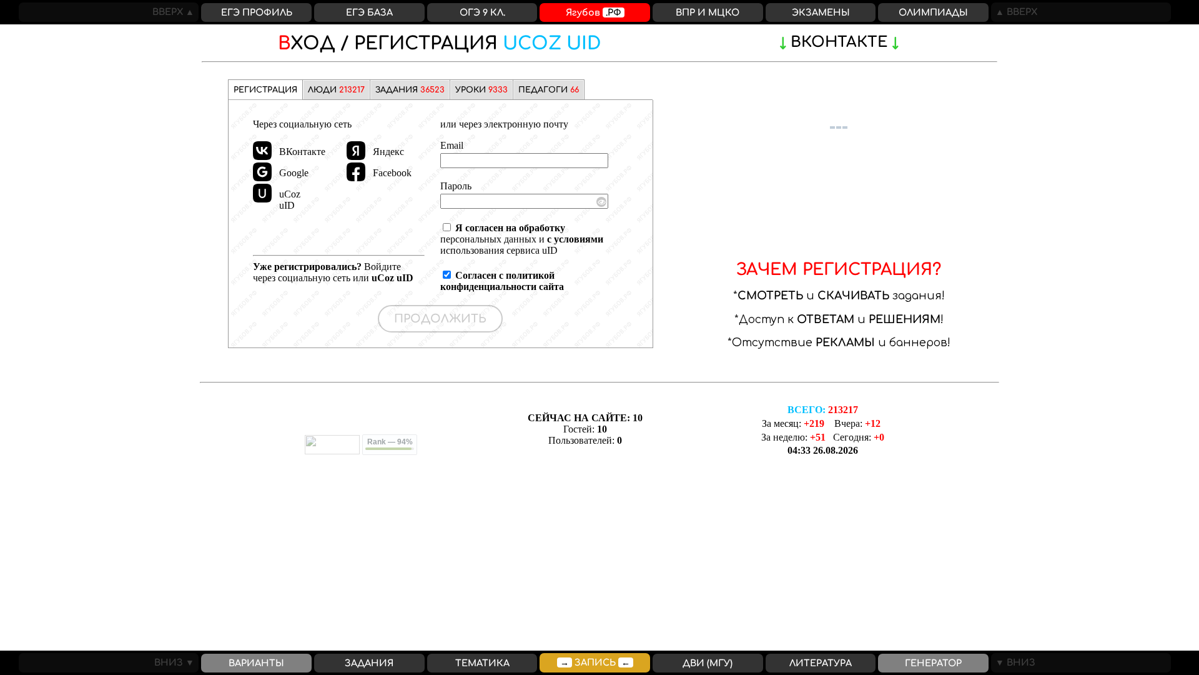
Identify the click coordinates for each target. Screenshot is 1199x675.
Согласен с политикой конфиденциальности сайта (502, 281)
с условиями (575, 239)
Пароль (455, 186)
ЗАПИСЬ (595, 663)
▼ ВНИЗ (1013, 663)
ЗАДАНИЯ (410, 90)
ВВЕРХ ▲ (175, 12)
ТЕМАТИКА (482, 663)
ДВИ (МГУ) (708, 663)
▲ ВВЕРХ (1014, 12)
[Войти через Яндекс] (356, 150)
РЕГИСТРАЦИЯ (439, 44)
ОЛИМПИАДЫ (933, 13)
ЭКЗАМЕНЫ (821, 13)
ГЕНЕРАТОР (933, 663)
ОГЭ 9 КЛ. (482, 13)
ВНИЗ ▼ (176, 663)
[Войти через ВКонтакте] (262, 150)
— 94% (390, 442)
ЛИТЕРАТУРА (820, 663)
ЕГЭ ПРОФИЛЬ (256, 13)
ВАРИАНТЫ (256, 663)
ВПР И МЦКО (707, 13)
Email (451, 145)
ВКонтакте (839, 42)
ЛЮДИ (336, 90)
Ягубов (593, 13)
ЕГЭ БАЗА (369, 13)
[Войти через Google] (262, 171)
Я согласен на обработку (510, 227)
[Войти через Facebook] (356, 171)
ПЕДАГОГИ (548, 90)
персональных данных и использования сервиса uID (521, 239)
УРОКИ (481, 90)
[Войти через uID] (262, 193)
